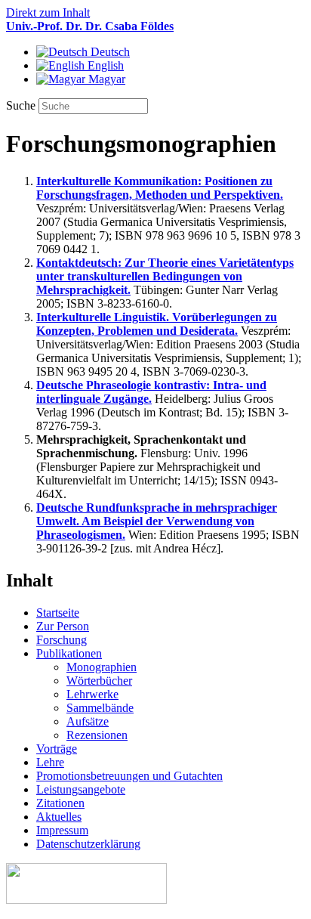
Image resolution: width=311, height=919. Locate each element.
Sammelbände (100, 707)
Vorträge (56, 748)
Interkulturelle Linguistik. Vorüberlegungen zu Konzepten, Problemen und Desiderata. (156, 324)
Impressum (62, 830)
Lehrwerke (92, 694)
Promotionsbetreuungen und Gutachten (129, 775)
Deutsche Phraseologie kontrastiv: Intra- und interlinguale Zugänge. (151, 392)
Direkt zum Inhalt (48, 12)
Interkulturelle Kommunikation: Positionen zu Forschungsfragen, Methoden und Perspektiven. (159, 188)
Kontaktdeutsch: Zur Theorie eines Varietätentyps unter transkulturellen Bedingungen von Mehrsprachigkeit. (165, 276)
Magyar (105, 79)
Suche (22, 105)
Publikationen (69, 653)
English (104, 65)
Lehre (50, 762)
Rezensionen (97, 735)
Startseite (57, 612)
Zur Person (62, 626)
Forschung (61, 639)
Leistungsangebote (80, 789)
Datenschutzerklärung (88, 843)
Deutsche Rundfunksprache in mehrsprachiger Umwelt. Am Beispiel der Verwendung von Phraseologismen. (156, 521)
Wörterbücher (99, 680)
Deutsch (109, 51)
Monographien (101, 667)
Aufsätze (87, 721)
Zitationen (60, 803)
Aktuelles (59, 816)
